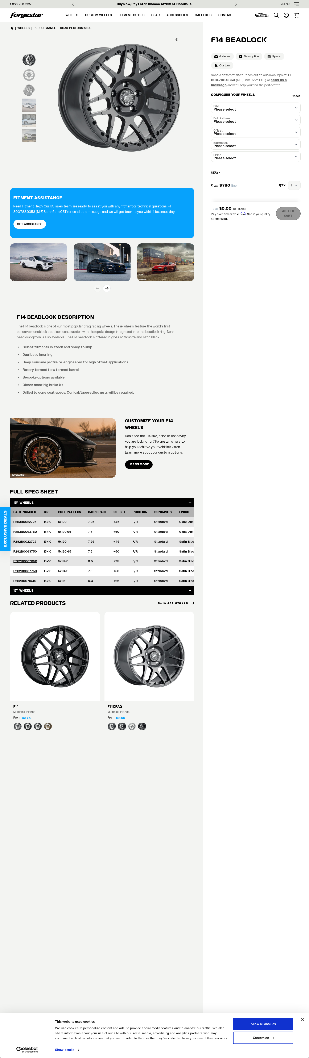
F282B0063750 (25, 551)
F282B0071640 (24, 581)
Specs (276, 56)
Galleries (203, 15)
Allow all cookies (263, 1024)
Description (251, 56)
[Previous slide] (97, 288)
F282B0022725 (25, 541)
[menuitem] (262, 15)
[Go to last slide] (72, 4)
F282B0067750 (25, 571)
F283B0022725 (25, 522)
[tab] (29, 60)
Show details (64, 1049)
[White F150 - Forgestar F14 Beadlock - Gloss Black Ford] (38, 262)
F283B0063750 (25, 531)
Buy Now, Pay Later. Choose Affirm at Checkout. (154, 4)
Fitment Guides (132, 15)
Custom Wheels (98, 15)
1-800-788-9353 (21, 4)
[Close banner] (302, 1019)
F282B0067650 (25, 561)
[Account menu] (286, 15)
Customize (261, 1037)
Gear (155, 15)
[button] (5, 529)
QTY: (282, 185)
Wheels (72, 15)
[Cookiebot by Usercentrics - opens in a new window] (27, 1050)
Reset (296, 96)
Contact (225, 15)
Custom (224, 65)
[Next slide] (236, 4)
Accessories (177, 15)
